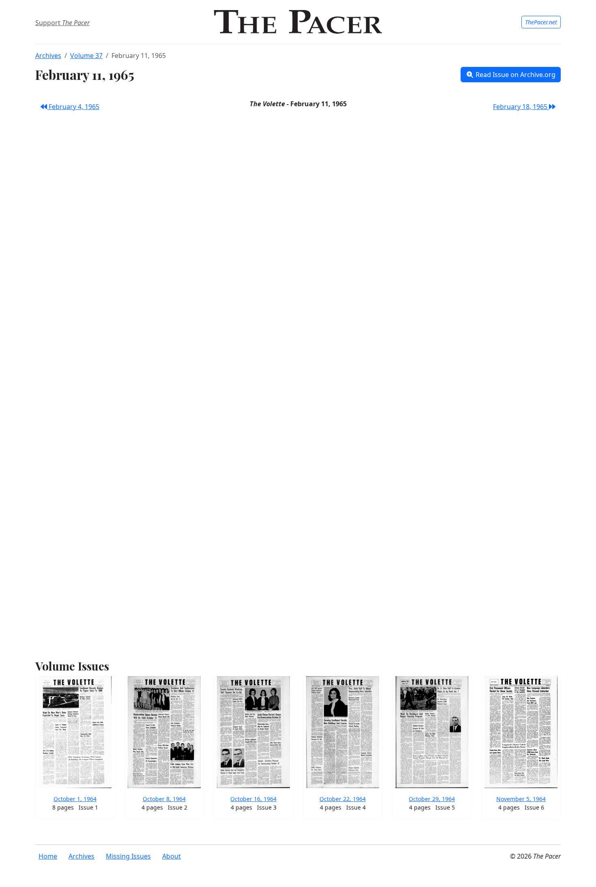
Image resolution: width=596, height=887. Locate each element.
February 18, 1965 (521, 106)
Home (48, 856)
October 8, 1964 (164, 799)
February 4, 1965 (73, 106)
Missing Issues (128, 856)
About (171, 856)
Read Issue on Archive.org (514, 74)
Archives (48, 55)
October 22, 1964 (342, 799)
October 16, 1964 (253, 799)
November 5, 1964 (521, 799)
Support (62, 22)
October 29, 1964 (432, 799)
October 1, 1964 (75, 799)
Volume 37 (86, 55)
